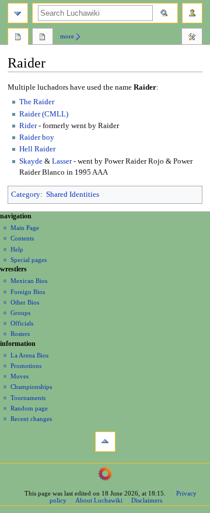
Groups (20, 312)
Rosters (20, 333)
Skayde (31, 161)
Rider (28, 126)
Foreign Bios (27, 291)
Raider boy (36, 137)
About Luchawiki (99, 500)
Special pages (28, 259)
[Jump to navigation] (18, 13)
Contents (22, 238)
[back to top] (105, 441)
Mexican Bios (28, 280)
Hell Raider (37, 149)
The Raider (36, 102)
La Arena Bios (29, 355)
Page (18, 38)
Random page (29, 408)
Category (25, 194)
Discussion (42, 38)
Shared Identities (72, 194)
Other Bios (24, 302)
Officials (21, 323)
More (67, 36)
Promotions (25, 365)
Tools (192, 38)
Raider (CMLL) (43, 114)
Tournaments (28, 397)
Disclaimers (146, 500)
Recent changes (31, 418)
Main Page (24, 227)
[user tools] (192, 13)
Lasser (62, 161)
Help (16, 249)
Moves (19, 376)
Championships (31, 386)
